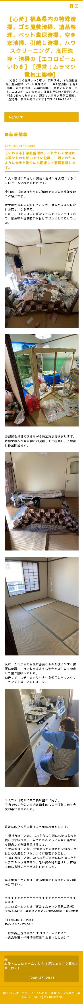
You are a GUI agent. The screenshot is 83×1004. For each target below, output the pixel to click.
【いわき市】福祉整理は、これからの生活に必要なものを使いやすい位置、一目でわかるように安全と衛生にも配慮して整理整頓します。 (40, 160)
